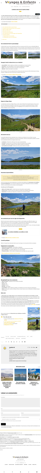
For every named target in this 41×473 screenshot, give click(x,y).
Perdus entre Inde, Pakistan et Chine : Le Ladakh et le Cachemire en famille (7, 385)
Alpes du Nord (13, 336)
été (28, 336)
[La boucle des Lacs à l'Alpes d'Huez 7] (20, 168)
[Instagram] (19, 463)
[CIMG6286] (20, 375)
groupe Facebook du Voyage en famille (16, 358)
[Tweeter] (8, 341)
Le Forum (29, 464)
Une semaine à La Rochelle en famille (20, 383)
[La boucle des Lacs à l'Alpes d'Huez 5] (20, 97)
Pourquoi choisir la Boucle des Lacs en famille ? (11, 28)
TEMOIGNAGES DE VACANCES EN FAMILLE (17, 441)
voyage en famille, (17, 434)
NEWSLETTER (31, 441)
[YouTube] (22, 463)
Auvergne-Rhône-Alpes (21, 336)
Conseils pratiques (6, 34)
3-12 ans (7, 336)
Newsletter (34, 464)
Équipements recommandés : (9, 35)
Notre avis (4, 39)
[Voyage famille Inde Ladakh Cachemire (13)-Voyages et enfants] (7, 375)
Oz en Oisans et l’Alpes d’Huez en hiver (13, 74)
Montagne (18, 338)
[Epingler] (11, 341)
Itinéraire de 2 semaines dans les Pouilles (34, 384)
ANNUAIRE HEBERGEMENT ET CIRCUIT (20, 439)
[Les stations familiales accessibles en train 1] (4, 232)
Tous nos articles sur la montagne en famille (12, 321)
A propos (6, 464)
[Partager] (19, 341)
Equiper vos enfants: (3, 438)
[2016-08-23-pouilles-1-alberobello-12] (34, 375)
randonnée (24, 338)
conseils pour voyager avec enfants (13, 437)
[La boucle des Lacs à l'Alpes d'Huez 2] (7, 57)
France (20, 11)
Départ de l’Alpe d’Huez (7, 29)
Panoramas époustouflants (8, 32)
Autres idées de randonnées (9, 322)
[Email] (16, 341)
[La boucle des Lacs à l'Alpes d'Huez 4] (34, 57)
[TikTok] (23, 463)
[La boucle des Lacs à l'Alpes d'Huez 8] (20, 214)
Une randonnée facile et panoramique (10, 27)
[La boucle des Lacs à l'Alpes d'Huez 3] (20, 57)
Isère (31, 336)
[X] (17, 463)
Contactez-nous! (11, 464)
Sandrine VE (12, 347)
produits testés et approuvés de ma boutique (17, 360)
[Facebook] (16, 463)
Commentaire (3, 397)
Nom (2, 408)
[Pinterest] (20, 463)
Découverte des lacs (6, 30)
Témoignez (25, 464)
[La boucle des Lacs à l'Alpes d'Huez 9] (20, 275)
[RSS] (25, 463)
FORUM (26, 441)
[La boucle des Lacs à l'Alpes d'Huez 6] (20, 130)
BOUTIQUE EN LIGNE (26, 438)
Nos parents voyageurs (19, 464)
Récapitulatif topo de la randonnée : (10, 37)
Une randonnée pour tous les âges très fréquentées (12, 33)
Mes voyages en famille (10, 338)
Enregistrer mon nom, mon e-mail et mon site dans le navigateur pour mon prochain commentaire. (15, 417)
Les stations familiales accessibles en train (18, 232)
